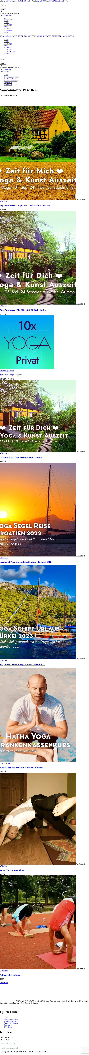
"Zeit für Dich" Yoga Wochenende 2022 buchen (21, 457)
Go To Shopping (6, 15)
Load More (4, 983)
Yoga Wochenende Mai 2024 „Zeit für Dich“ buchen (23, 310)
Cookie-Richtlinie (10, 79)
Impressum (8, 83)
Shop (6, 27)
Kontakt (7, 28)
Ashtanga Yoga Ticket (10, 975)
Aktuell (6, 23)
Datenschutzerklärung (11, 77)
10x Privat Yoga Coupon (11, 375)
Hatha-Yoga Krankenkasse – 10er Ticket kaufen (21, 767)
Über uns (7, 47)
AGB (6, 75)
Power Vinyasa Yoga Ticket (12, 870)
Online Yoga (8, 19)
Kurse (6, 21)
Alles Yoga (8, 25)
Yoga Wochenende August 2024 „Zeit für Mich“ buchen (25, 205)
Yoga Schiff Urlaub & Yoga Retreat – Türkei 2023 (22, 665)
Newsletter (8, 30)
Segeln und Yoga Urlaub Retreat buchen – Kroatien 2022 (25, 562)
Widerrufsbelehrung (11, 81)
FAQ (6, 32)
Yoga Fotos (12, 51)
